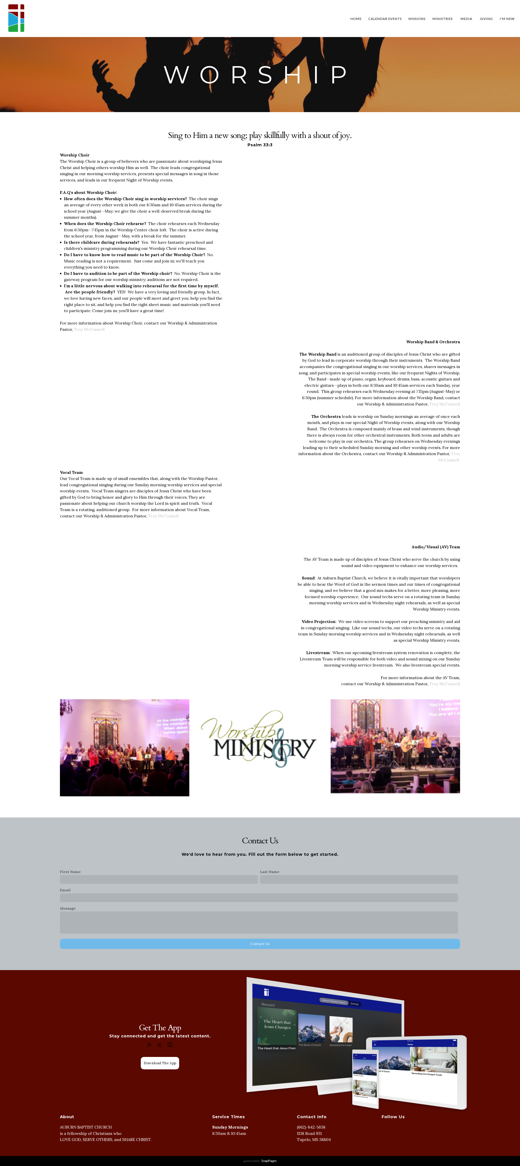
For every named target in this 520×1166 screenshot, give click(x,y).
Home (356, 19)
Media (466, 19)
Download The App (160, 1063)
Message (68, 908)
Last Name (269, 871)
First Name (70, 871)
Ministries (443, 19)
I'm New (507, 19)
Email (65, 890)
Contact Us (259, 944)
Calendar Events (385, 19)
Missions (417, 19)
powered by (260, 1161)
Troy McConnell (89, 329)
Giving (486, 19)
